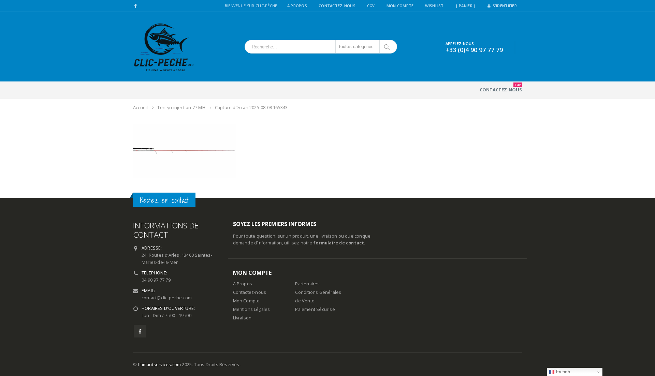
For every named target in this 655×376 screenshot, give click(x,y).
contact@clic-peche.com (167, 298)
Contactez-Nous (337, 5)
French (562, 371)
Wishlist (434, 5)
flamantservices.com (159, 364)
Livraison (242, 318)
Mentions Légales (251, 309)
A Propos (297, 5)
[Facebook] (135, 6)
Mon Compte (400, 5)
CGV (371, 5)
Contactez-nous (501, 87)
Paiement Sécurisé (315, 309)
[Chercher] (387, 46)
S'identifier (505, 5)
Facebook (140, 331)
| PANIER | (465, 5)
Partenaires (307, 284)
